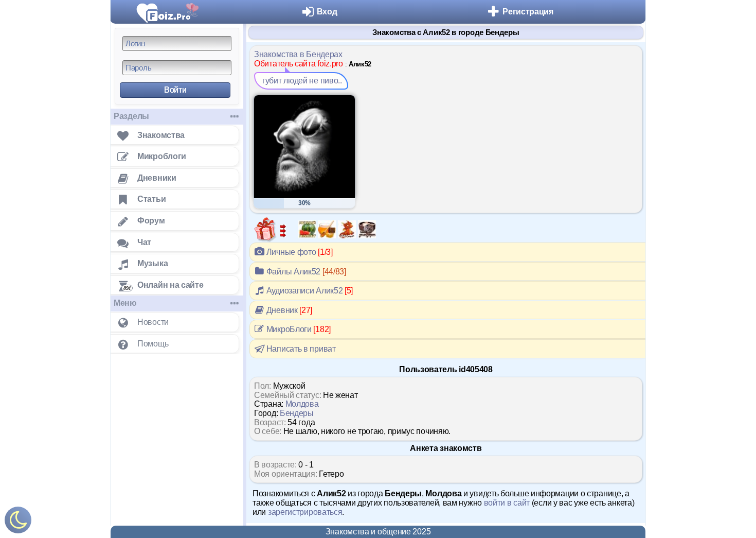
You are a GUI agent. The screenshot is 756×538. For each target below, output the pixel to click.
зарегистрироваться (305, 512)
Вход (327, 11)
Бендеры (297, 413)
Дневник (288, 310)
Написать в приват (300, 348)
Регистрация (527, 11)
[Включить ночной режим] (18, 522)
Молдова (302, 404)
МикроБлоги (297, 329)
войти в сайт (507, 502)
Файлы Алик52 (305, 271)
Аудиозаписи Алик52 (308, 290)
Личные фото (298, 252)
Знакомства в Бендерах (298, 54)
